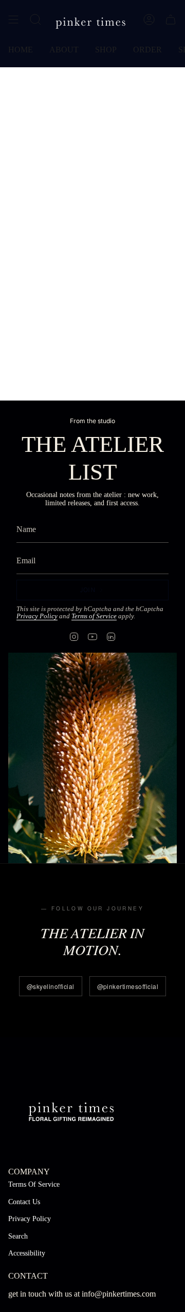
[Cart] (170, 19)
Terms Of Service (34, 1184)
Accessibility (26, 1253)
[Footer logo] (71, 1110)
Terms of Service (94, 616)
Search (18, 1236)
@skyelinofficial (51, 986)
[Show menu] (13, 19)
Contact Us (24, 1202)
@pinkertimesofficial (128, 986)
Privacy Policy (37, 616)
